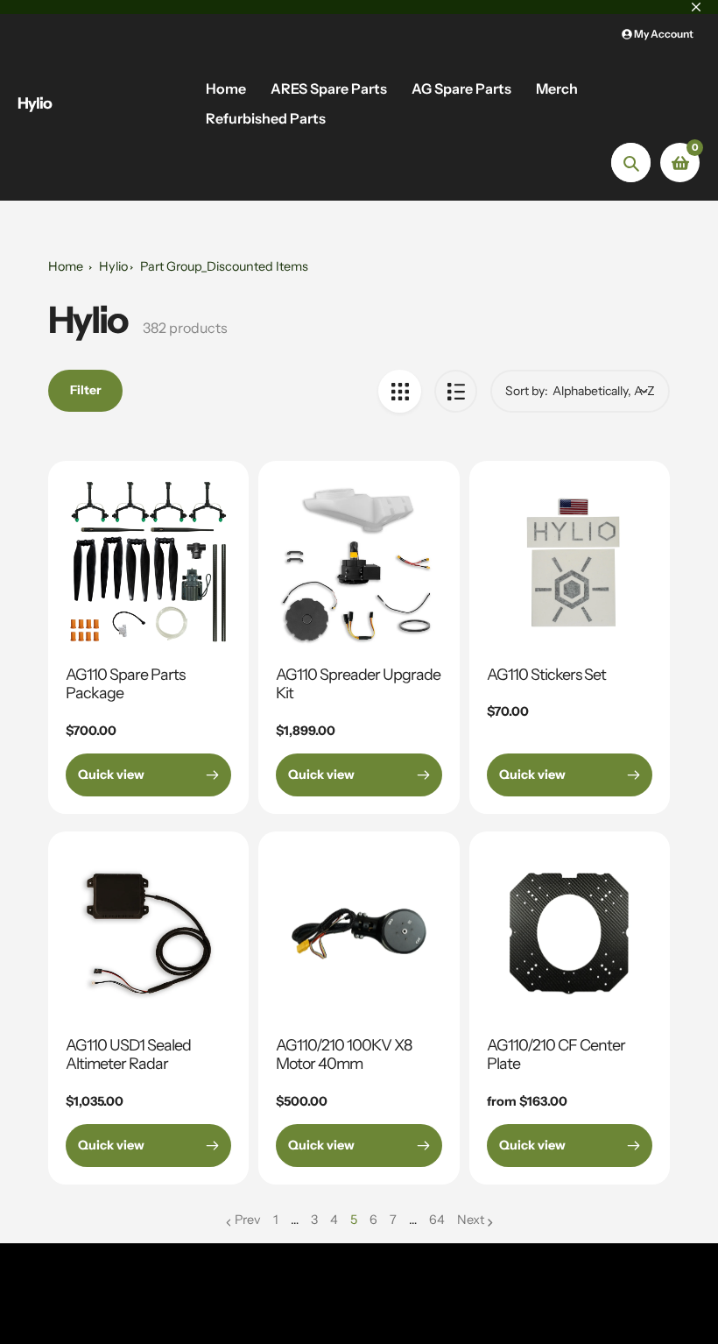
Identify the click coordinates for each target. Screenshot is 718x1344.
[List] (455, 391)
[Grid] (399, 391)
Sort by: (526, 391)
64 (437, 1221)
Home (65, 266)
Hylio (35, 103)
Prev (248, 1219)
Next (470, 1219)
